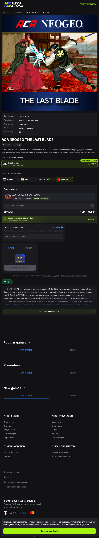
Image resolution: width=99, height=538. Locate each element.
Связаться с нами (11, 472)
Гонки (54, 430)
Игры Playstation (62, 415)
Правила (7, 477)
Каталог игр (17, 12)
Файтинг (6, 145)
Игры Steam (11, 415)
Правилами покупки (51, 276)
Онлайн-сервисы (14, 446)
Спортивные (58, 426)
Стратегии (9, 438)
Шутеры (55, 434)
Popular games (15, 342)
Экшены (7, 426)
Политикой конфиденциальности (74, 276)
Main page (6, 12)
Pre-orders (12, 365)
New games (12, 388)
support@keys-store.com (15, 487)
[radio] (49, 164)
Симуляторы (10, 434)
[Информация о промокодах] (92, 205)
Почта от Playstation (13, 228)
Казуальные (9, 430)
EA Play (7, 456)
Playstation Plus (11, 452)
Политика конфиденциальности (18, 482)
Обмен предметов (63, 446)
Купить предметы (60, 452)
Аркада (17, 145)
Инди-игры (9, 422)
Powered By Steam (12, 504)
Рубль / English (87, 5)
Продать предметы (61, 456)
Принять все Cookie (49, 531)
